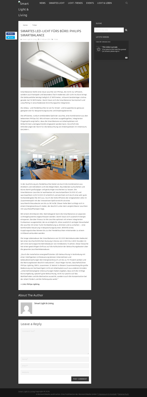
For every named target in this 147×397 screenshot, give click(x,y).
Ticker (56, 39)
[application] (111, 50)
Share (11, 33)
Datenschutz (123, 394)
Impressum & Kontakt (107, 394)
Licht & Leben (104, 3)
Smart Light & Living (29, 39)
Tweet (11, 37)
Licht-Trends (75, 3)
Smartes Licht (57, 3)
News (42, 3)
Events (90, 3)
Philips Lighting (33, 284)
